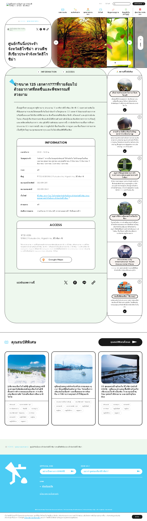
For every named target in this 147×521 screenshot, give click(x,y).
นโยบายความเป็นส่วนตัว (32, 517)
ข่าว (100, 3)
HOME (22, 21)
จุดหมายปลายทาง (33, 21)
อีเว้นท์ (108, 3)
